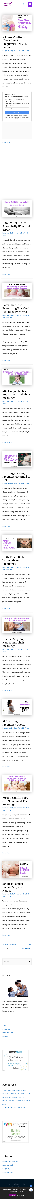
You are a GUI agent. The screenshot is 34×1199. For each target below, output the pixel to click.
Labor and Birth (7, 233)
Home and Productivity (10, 1161)
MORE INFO (20, 1195)
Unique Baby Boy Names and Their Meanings (13, 643)
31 (12, 948)
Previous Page (9, 944)
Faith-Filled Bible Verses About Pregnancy (13, 560)
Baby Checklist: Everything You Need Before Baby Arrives (15, 308)
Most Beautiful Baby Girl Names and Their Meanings (16, 801)
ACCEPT (12, 1195)
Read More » (7, 142)
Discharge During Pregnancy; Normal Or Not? (16, 477)
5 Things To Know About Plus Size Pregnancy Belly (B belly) (14, 42)
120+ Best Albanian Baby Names (13, 1107)
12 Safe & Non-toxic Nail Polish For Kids (16, 1094)
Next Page (27, 948)
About (4, 1025)
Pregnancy (6, 50)
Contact (5, 1036)
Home (10, 1184)
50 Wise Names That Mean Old (13, 1097)
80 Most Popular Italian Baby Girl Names (12, 887)
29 (30, 944)
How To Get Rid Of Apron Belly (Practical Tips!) (16, 226)
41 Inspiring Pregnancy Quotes (13, 723)
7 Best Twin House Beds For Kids (14, 1090)
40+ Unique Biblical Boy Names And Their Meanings (16, 394)
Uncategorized (7, 1172)
